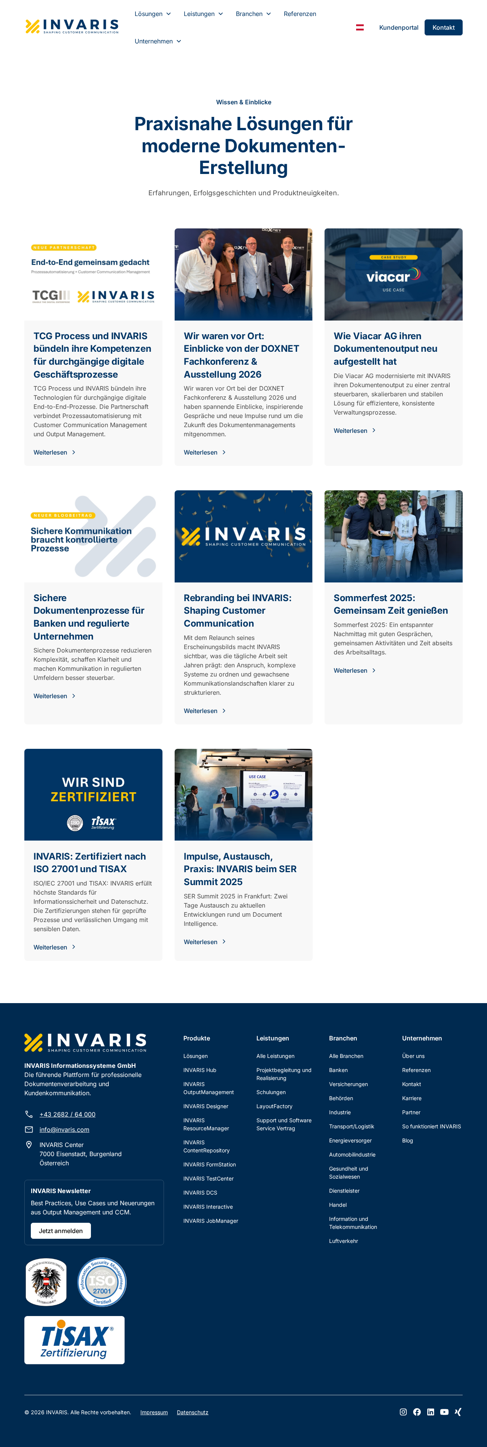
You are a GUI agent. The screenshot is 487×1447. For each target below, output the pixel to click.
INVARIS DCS (200, 1192)
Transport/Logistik (351, 1126)
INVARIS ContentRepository (206, 1146)
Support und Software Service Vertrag (284, 1124)
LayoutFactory (274, 1106)
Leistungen (199, 14)
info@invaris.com (64, 1129)
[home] (71, 27)
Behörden (341, 1098)
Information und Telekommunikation (353, 1223)
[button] (153, 13)
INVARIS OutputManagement (208, 1088)
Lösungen (148, 14)
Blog (407, 1140)
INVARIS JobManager (210, 1220)
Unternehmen (154, 41)
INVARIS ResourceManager (206, 1124)
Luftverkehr (343, 1241)
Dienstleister (344, 1190)
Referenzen (300, 14)
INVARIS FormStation (209, 1164)
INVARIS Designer (205, 1106)
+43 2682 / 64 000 (67, 1114)
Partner (411, 1112)
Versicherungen (348, 1084)
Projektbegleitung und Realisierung (284, 1074)
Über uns (413, 1056)
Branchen (249, 14)
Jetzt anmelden (61, 1231)
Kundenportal (399, 27)
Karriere (412, 1098)
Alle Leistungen (275, 1056)
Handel (338, 1204)
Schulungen (271, 1092)
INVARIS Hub (199, 1070)
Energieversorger (350, 1140)
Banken (338, 1070)
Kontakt (444, 27)
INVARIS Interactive (208, 1206)
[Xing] (458, 1412)
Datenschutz (192, 1412)
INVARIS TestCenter (208, 1178)
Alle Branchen (346, 1056)
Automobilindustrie (352, 1154)
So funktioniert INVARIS (431, 1126)
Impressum (154, 1412)
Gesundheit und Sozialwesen (348, 1172)
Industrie (340, 1112)
